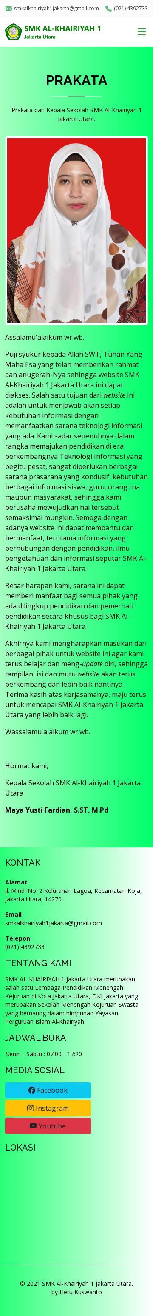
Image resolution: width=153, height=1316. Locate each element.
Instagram (51, 1108)
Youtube (51, 1126)
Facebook (51, 1090)
